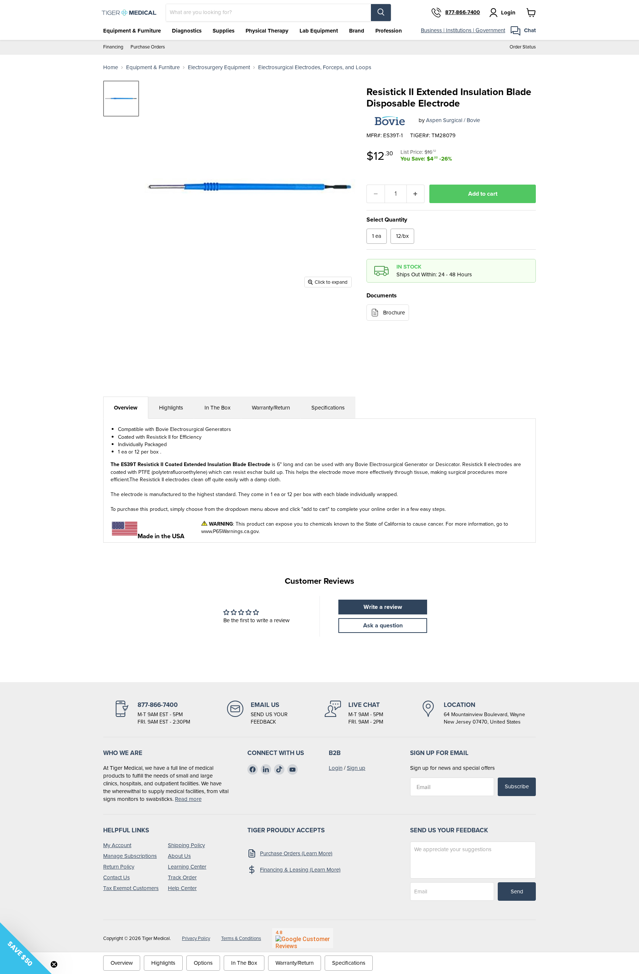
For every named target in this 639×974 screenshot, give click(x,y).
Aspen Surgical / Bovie (453, 120)
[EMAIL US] (257, 713)
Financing (113, 47)
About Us (179, 856)
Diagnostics (187, 31)
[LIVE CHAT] (354, 713)
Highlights (171, 408)
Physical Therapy (267, 31)
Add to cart (482, 193)
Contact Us (116, 877)
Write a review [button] (383, 607)
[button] (26, 948)
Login (335, 768)
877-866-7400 (462, 13)
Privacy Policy (196, 938)
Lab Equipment (319, 31)
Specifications (328, 408)
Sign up (356, 768)
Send (517, 891)
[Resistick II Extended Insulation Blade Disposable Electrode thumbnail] (121, 99)
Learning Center (187, 867)
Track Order (182, 877)
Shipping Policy (186, 845)
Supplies (223, 31)
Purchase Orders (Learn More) (296, 853)
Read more (188, 799)
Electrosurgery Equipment (219, 67)
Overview (126, 408)
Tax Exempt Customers (131, 888)
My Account (117, 845)
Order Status (523, 47)
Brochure (394, 313)
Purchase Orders (148, 47)
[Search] (381, 12)
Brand (356, 31)
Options (203, 963)
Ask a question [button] (383, 625)
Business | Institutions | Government (463, 30)
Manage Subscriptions (130, 856)
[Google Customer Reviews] (302, 938)
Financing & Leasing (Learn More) (300, 870)
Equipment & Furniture (132, 31)
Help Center (182, 888)
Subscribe (517, 786)
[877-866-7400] (152, 713)
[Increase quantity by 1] (416, 194)
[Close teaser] (54, 964)
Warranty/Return (271, 408)
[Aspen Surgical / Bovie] (389, 120)
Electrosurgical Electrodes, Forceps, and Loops (314, 67)
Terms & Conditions (241, 938)
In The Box (217, 408)
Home (110, 67)
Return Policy (118, 867)
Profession (388, 31)
